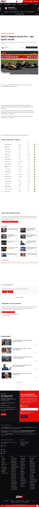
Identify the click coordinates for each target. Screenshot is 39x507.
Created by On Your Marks (15, 502)
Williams (3, 471)
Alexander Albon (14, 483)
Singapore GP (23, 480)
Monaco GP (23, 465)
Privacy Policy (28, 500)
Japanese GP (23, 461)
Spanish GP (23, 477)
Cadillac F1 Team (5, 473)
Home (5, 4)
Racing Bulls (4, 470)
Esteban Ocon (13, 474)
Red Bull (3, 458)
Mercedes (3, 462)
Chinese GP (23, 459)
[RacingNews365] (3, 1)
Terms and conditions (20, 500)
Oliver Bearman (14, 486)
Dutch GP (22, 474)
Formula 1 (18, 262)
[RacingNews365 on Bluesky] (29, 1)
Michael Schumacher (32, 462)
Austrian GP (23, 468)
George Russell (22, 431)
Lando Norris (16, 431)
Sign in (3, 414)
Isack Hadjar (13, 468)
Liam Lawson (13, 484)
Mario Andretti (32, 488)
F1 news (8, 4)
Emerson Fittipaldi (33, 481)
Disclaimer (12, 500)
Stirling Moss (32, 478)
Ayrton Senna (32, 465)
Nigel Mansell (32, 476)
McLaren (3, 459)
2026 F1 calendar (9, 433)
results (23, 135)
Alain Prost (32, 459)
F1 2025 (27, 262)
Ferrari (13, 117)
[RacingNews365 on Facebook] (26, 1)
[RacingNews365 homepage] (1, 4)
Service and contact (24, 443)
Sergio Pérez (13, 473)
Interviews (26, 4)
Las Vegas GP (23, 483)
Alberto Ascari (32, 463)
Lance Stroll (13, 480)
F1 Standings (19, 4)
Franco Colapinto (14, 487)
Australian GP (23, 458)
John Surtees (32, 487)
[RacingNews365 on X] (28, 1)
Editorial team (6, 500)
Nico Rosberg (32, 458)
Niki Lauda (31, 475)
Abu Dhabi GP (23, 486)
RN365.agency (23, 444)
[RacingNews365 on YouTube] (31, 1)
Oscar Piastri (13, 470)
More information (20, 14)
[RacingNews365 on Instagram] (24, 1)
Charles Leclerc (29, 431)
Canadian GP (23, 464)
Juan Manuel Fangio (33, 479)
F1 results (13, 262)
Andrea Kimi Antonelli (15, 467)
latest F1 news (6, 427)
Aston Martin (4, 467)
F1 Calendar (13, 4)
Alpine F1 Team (4, 464)
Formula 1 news (32, 262)
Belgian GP (22, 471)
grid (9, 105)
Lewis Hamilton (25, 430)
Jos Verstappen (32, 472)
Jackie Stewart (32, 469)
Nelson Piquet (32, 484)
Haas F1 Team (4, 468)
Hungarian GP (23, 473)
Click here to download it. (6, 315)
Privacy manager (25, 502)
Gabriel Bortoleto (14, 489)
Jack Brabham (32, 485)
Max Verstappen (31, 430)
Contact (33, 500)
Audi (2, 465)
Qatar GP (22, 484)
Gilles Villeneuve (33, 466)
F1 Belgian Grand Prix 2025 (8, 33)
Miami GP (22, 462)
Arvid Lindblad (13, 477)
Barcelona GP (23, 467)
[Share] (21, 47)
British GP (22, 470)
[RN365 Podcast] (17, 1)
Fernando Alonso (4, 431)
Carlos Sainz (13, 471)
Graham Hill (32, 482)
